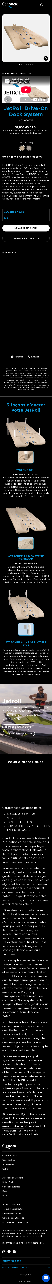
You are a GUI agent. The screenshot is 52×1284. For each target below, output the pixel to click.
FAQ (6, 218)
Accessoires (8, 1164)
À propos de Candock (12, 1178)
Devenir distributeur (11, 1213)
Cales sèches (8, 1160)
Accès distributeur (11, 1204)
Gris (29, 148)
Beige (22, 148)
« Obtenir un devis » (39, 385)
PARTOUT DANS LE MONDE (15, 1268)
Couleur (26, 143)
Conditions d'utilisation (13, 1218)
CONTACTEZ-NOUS (11, 1261)
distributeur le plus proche (15, 382)
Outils (5, 1169)
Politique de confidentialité (15, 1222)
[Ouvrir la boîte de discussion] (46, 1278)
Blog (4, 1191)
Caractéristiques (14, 212)
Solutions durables (11, 1187)
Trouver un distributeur (25, 238)
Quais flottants (9, 1156)
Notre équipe (8, 1182)
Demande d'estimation (25, 228)
